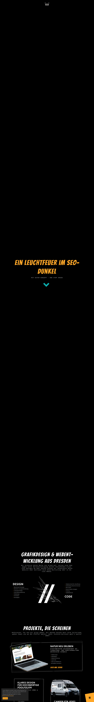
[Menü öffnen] (90, 697)
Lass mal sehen (56, 667)
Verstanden (5, 698)
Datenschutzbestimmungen (8, 695)
